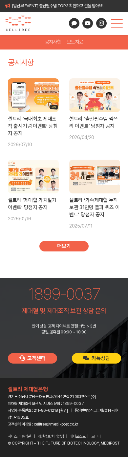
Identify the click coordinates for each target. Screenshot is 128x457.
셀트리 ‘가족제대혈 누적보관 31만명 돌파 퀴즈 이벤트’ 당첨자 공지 (94, 207)
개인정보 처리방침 (51, 436)
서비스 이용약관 (19, 436)
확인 (63, 410)
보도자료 (75, 42)
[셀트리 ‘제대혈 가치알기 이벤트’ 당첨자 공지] (33, 176)
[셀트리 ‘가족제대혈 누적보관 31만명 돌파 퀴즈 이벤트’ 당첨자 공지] (94, 176)
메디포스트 (78, 436)
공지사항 (53, 42)
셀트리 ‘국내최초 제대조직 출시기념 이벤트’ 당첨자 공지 (33, 126)
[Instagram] (101, 23)
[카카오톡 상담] (74, 23)
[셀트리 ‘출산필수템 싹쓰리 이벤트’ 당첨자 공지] (94, 95)
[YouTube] (87, 23)
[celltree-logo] (20, 23)
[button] (117, 23)
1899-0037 (73, 403)
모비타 (96, 436)
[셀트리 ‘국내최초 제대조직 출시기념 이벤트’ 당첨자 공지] (33, 95)
